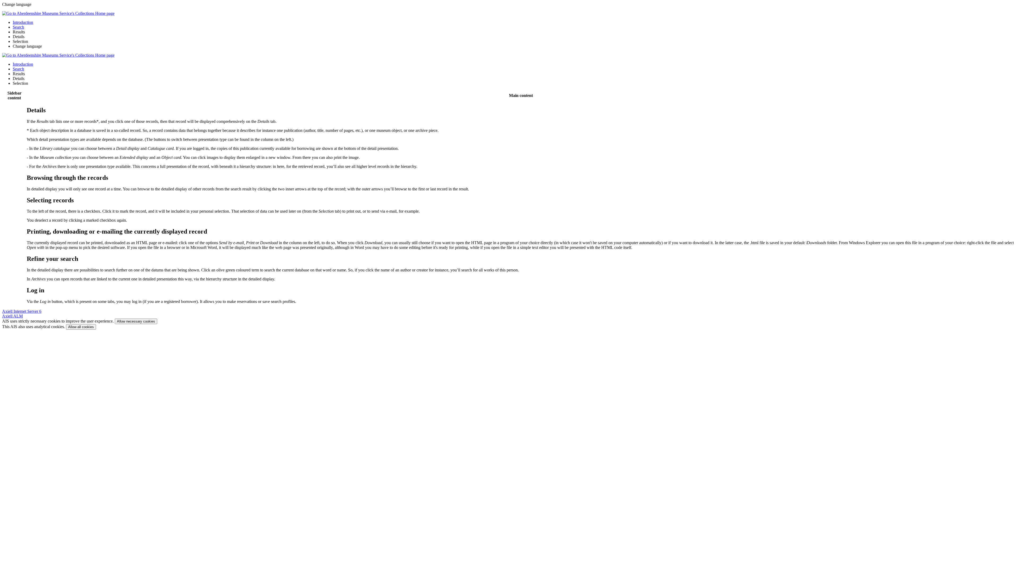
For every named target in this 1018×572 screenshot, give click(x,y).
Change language (27, 46)
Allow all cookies (81, 327)
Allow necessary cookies (136, 321)
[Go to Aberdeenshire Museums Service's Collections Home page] (58, 13)
